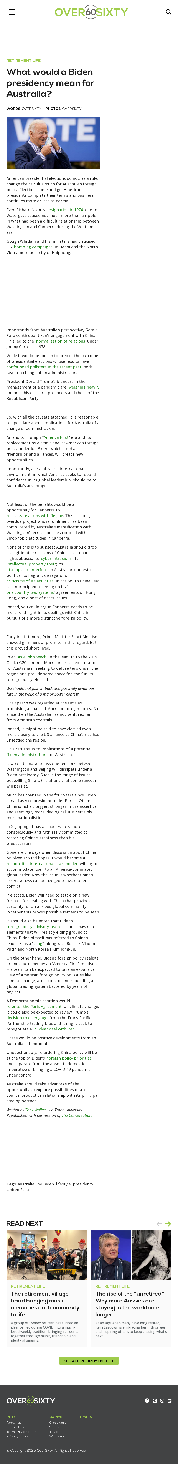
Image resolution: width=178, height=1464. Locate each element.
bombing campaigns (33, 246)
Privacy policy (18, 1436)
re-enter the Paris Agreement (34, 1006)
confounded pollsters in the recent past (44, 366)
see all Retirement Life (89, 1361)
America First (56, 437)
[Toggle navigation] (12, 12)
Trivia (53, 1432)
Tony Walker (35, 1109)
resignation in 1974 (65, 209)
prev (159, 1223)
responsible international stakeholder (42, 863)
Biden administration (26, 754)
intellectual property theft (31, 564)
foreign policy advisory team (33, 926)
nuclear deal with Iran (54, 1029)
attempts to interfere (27, 569)
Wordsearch (59, 1436)
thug (37, 943)
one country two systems (30, 592)
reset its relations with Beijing (35, 515)
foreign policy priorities (69, 1058)
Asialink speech (32, 656)
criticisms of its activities (30, 581)
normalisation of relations (60, 341)
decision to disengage (27, 1017)
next (168, 1223)
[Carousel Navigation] (163, 1223)
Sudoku (55, 1427)
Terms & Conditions (23, 1432)
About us (14, 1422)
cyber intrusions (56, 558)
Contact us (16, 1427)
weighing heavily (84, 387)
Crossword (58, 1422)
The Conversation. (77, 1115)
